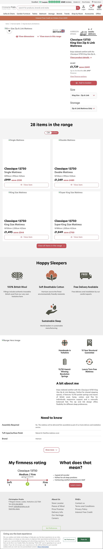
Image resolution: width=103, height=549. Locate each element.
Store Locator (58, 503)
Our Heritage (57, 515)
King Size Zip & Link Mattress (30, 23)
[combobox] (83, 95)
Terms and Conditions (84, 506)
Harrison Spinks (15, 23)
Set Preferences (51, 528)
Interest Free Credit (83, 512)
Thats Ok (84, 539)
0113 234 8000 (17, 504)
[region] (51, 540)
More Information (43, 547)
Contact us (80, 503)
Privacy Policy (81, 509)
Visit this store (14, 509)
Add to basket (85, 83)
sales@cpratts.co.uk (21, 506)
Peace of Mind (58, 506)
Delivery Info (57, 512)
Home (7, 23)
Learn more (76, 485)
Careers (55, 518)
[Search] (78, 8)
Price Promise (58, 509)
